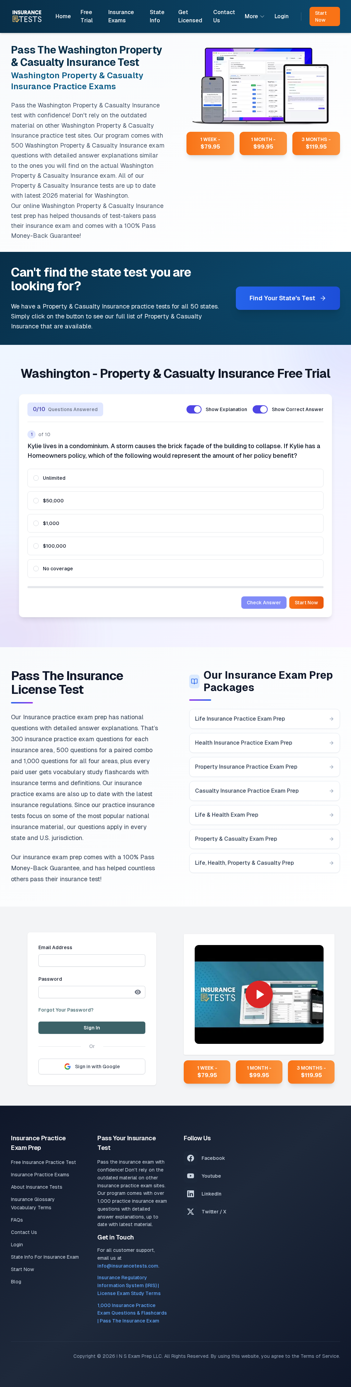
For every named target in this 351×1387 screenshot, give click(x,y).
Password (50, 979)
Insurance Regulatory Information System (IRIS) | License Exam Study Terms (129, 1285)
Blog (16, 1281)
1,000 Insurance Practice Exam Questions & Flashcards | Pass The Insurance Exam (132, 1313)
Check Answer (264, 602)
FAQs (17, 1220)
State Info (157, 16)
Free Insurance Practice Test (43, 1162)
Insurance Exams (121, 16)
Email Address (55, 947)
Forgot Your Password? (66, 1010)
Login (282, 16)
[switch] (194, 409)
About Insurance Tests (36, 1187)
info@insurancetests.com (127, 1266)
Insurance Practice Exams (40, 1174)
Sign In (92, 1027)
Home (63, 16)
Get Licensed (190, 16)
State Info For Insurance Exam (45, 1257)
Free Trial (87, 16)
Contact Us (224, 16)
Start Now (306, 602)
